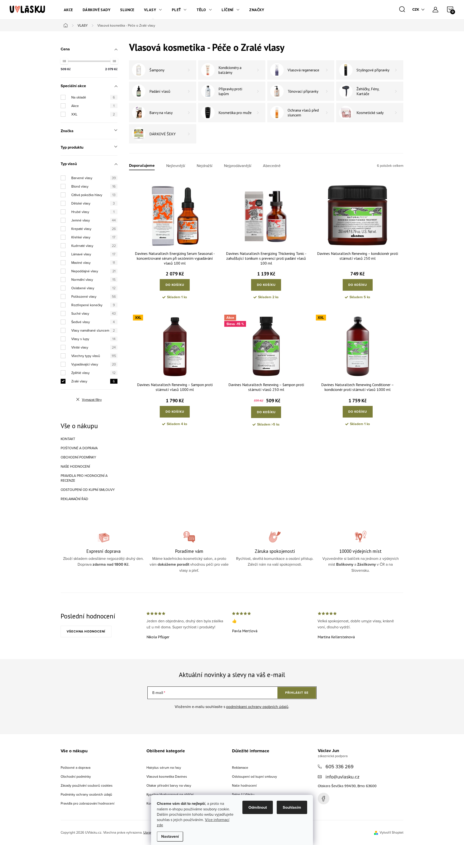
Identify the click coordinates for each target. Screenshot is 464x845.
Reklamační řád (74, 498)
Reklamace (240, 767)
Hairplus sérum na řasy (163, 767)
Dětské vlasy (93, 203)
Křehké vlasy (93, 237)
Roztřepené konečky (93, 305)
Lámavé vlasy (93, 254)
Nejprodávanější (237, 165)
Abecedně (272, 165)
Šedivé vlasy (93, 322)
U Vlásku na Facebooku (323, 798)
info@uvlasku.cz (342, 776)
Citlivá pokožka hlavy (93, 194)
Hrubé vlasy (93, 211)
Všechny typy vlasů (93, 355)
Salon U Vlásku (243, 794)
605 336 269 (340, 766)
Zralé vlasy (93, 381)
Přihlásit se (297, 692)
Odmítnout (257, 807)
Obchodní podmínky (78, 457)
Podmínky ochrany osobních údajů (86, 794)
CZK (415, 9)
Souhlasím (292, 807)
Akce (93, 105)
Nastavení (170, 836)
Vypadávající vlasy (93, 364)
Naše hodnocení (75, 466)
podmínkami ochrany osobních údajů (257, 706)
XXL (93, 114)
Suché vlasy (93, 313)
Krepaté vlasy (93, 228)
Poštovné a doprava (79, 448)
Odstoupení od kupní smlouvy (88, 489)
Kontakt (68, 438)
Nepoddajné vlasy (93, 271)
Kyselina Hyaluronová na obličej (170, 794)
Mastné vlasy (93, 262)
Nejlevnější (175, 165)
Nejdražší (204, 165)
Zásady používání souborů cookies (87, 785)
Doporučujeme (142, 165)
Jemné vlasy (93, 220)
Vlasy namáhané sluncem (93, 330)
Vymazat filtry (92, 399)
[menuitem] (68, 9)
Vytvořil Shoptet (391, 832)
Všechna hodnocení (86, 631)
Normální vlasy (93, 279)
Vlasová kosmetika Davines (166, 776)
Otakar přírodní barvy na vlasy (168, 785)
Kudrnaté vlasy (93, 245)
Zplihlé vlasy (93, 372)
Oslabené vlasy (93, 288)
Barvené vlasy (93, 177)
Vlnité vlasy (93, 347)
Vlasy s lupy (93, 338)
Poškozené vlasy (93, 296)
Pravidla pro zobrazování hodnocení (87, 803)
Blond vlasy (93, 186)
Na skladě (93, 97)
